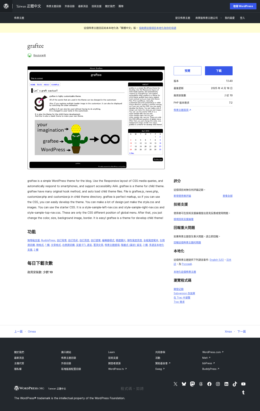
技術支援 (113, 357)
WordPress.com (213, 352)
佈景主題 (19, 17)
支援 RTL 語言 (84, 244)
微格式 (40, 244)
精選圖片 (121, 240)
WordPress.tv (117, 368)
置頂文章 (98, 244)
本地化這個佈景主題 (185, 271)
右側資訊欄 (68, 244)
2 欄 (36, 249)
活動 (157, 357)
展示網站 (66, 352)
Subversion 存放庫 (184, 293)
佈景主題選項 (112, 244)
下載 (219, 70)
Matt (206, 357)
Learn (111, 352)
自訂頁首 (84, 240)
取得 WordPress (243, 6)
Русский (187, 263)
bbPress (208, 363)
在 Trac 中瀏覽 (182, 297)
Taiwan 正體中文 (57, 388)
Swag (160, 368)
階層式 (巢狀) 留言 (131, 244)
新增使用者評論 (182, 195)
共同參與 (160, 352)
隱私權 (18, 368)
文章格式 (56, 244)
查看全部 (228, 195)
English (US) (217, 259)
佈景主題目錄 (68, 357)
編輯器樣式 (108, 240)
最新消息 (19, 357)
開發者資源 (114, 363)
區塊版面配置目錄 (71, 368)
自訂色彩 (73, 240)
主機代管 (19, 363)
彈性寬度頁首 (134, 240)
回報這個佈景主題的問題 (187, 242)
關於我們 (19, 352)
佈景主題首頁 (181, 109)
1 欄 (47, 244)
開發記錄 (179, 288)
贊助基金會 (163, 363)
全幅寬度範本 (150, 240)
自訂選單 (96, 240)
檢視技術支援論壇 (183, 219)
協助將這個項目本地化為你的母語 (157, 27)
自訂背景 (62, 240)
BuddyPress (48, 240)
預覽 (187, 70)
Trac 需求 (179, 301)
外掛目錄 (66, 363)
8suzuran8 (39, 55)
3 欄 (145, 244)
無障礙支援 (33, 240)
